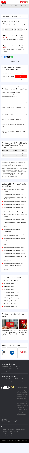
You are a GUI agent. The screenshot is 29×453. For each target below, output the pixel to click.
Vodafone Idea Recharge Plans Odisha (14, 247)
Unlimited (7, 29)
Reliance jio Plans (19, 6)
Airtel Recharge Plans (7, 378)
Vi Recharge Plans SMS (10, 300)
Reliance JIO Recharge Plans (8, 381)
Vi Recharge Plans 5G (9, 286)
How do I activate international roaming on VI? (13, 107)
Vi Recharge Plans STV (10, 303)
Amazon (5, 37)
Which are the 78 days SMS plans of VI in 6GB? (13, 125)
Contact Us (11, 429)
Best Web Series (18, 371)
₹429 (4, 46)
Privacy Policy (5, 433)
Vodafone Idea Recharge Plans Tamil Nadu (15, 256)
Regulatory (4, 431)
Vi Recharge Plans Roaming (11, 298)
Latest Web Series (14, 368)
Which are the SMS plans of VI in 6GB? (12, 119)
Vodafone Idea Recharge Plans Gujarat (14, 204)
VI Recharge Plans (22, 381)
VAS (18, 29)
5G (15, 29)
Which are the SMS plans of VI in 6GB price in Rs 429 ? (13, 132)
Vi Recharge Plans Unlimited (11, 280)
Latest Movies (5, 366)
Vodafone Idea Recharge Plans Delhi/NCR (15, 201)
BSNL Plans (10, 6)
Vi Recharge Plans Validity (11, 295)
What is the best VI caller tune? (10, 102)
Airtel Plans (3, 6)
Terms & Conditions (14, 431)
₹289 (4, 35)
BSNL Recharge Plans (19, 378)
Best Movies (5, 368)
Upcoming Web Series (7, 371)
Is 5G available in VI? (7, 114)
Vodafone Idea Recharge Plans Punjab (14, 250)
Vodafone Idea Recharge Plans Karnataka (15, 222)
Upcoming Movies (15, 366)
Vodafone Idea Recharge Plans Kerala (14, 219)
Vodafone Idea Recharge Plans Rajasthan (15, 253)
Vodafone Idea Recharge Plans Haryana (14, 212)
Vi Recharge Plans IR (9, 283)
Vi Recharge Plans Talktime (11, 292)
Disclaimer (13, 433)
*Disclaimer (24, 79)
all (3, 29)
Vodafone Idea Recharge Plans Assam (14, 194)
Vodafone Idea (14, 16)
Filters (24, 24)
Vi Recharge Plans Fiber (10, 306)
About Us (4, 429)
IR (12, 29)
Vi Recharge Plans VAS (10, 289)
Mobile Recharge (5, 16)
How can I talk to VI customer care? (11, 92)
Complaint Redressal (7, 436)
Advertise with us (21, 429)
